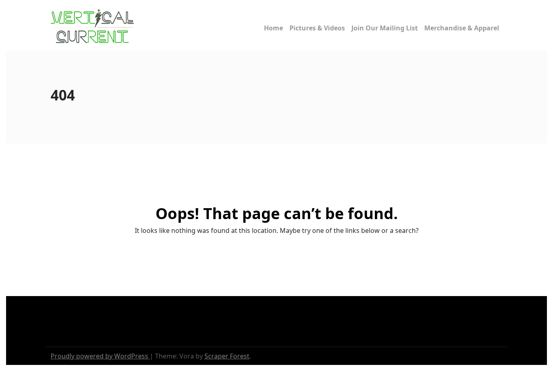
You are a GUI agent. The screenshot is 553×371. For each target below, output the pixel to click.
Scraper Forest (226, 356)
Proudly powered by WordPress (100, 356)
